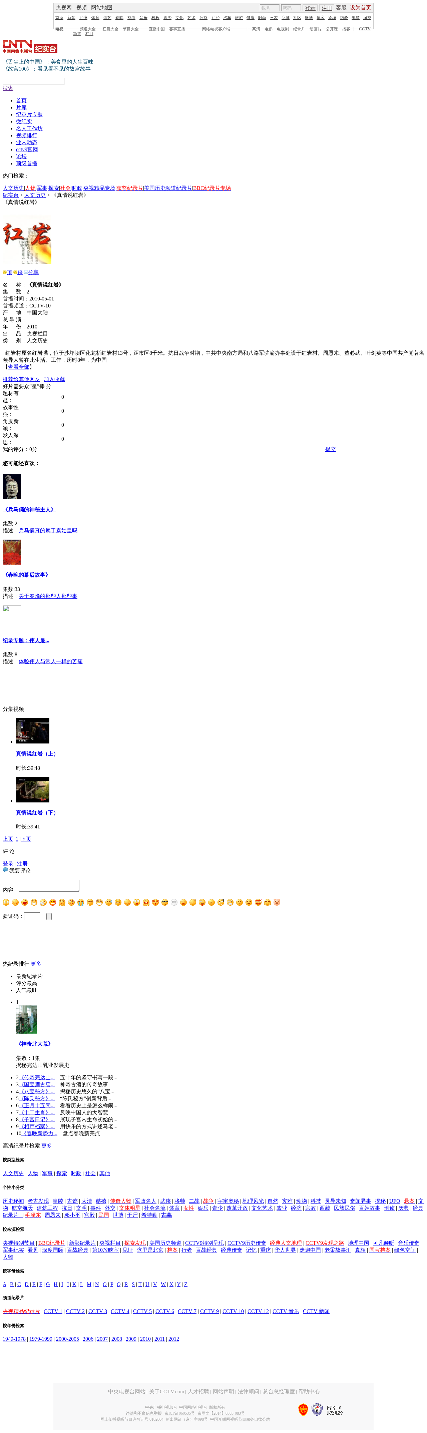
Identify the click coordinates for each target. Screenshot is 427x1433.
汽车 (227, 17)
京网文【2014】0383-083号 (221, 1413)
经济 (83, 17)
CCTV (365, 29)
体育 (95, 17)
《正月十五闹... (37, 1105)
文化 (179, 17)
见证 (127, 1250)
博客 (321, 17)
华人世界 (285, 1250)
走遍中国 (310, 1250)
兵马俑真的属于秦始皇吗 (48, 530)
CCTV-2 (75, 1311)
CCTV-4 (120, 1311)
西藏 (325, 1208)
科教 (155, 17)
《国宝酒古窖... (37, 1084)
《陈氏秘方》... (37, 1098)
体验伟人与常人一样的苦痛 (51, 661)
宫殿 (89, 1215)
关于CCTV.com (166, 1391)
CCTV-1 (53, 1311)
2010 (145, 1339)
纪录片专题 (29, 114)
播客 (346, 29)
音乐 (143, 17)
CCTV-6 (164, 1311)
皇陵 (58, 1201)
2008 (116, 1339)
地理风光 (253, 1201)
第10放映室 (105, 1250)
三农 (274, 17)
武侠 (165, 1201)
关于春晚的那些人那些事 (48, 596)
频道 (77, 33)
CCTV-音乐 (286, 1311)
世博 (118, 1215)
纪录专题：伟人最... (26, 640)
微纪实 (24, 121)
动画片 (316, 29)
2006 (88, 1339)
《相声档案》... (37, 1126)
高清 (256, 29)
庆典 (403, 1208)
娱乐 (203, 1208)
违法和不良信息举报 (144, 1413)
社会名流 (154, 1208)
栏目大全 (110, 29)
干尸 (132, 1215)
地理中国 (358, 1243)
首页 (59, 17)
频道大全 (88, 29)
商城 (286, 17)
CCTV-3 (97, 1311)
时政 (77, 188)
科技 (316, 1201)
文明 (81, 1208)
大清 (86, 1201)
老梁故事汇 (338, 1250)
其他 (104, 1173)
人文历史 (13, 188)
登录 (310, 8)
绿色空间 (405, 1250)
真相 (360, 1250)
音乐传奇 (408, 1243)
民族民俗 (344, 1208)
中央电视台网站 (126, 1391)
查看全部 (18, 367)
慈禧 (101, 1201)
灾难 (287, 1201)
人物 (33, 1173)
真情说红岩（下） (37, 812)
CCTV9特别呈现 (204, 1243)
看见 (33, 1250)
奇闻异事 (360, 1201)
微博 (309, 17)
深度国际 (52, 1250)
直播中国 (157, 29)
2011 (159, 1339)
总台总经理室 (279, 1391)
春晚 (119, 17)
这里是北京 (150, 1250)
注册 (327, 8)
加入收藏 (54, 379)
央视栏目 (110, 1243)
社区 (297, 17)
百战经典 (77, 1250)
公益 (203, 17)
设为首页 (360, 7)
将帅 (179, 1201)
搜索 (8, 88)
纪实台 (11, 195)
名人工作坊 (29, 128)
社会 (90, 1173)
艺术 (191, 17)
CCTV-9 (209, 1311)
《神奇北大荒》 (34, 1044)
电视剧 (283, 29)
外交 (110, 1208)
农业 (282, 1208)
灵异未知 (335, 1201)
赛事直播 (177, 29)
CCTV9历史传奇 (247, 1243)
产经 (215, 17)
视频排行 (26, 135)
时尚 (262, 17)
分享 (33, 272)
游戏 (367, 17)
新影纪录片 (82, 1243)
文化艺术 (262, 1208)
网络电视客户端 (216, 29)
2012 (173, 1339)
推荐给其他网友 (21, 379)
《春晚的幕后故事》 (27, 575)
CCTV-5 (142, 1311)
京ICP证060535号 (179, 1413)
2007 (102, 1339)
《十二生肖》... (37, 1112)
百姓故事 (369, 1208)
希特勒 (149, 1215)
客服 (341, 7)
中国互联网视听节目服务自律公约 (240, 1419)
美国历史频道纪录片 (168, 188)
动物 (301, 1201)
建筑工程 (47, 1208)
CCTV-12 (258, 1311)
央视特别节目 (19, 1243)
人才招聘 (198, 1391)
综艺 (107, 17)
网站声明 (223, 1391)
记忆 (251, 1250)
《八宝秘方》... (37, 1091)
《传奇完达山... (37, 1077)
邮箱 (356, 17)
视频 (81, 7)
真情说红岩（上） (37, 753)
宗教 (310, 1208)
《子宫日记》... (37, 1119)
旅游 (239, 17)
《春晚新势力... (39, 1133)
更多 (36, 964)
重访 (265, 1250)
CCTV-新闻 (316, 1311)
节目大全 (131, 29)
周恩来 (53, 1215)
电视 (59, 29)
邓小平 (72, 1215)
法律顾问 (248, 1391)
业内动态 (26, 142)
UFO (394, 1201)
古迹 (72, 1201)
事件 (95, 1208)
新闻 (71, 17)
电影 (269, 29)
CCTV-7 (187, 1311)
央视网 (64, 7)
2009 (131, 1339)
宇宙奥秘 (228, 1201)
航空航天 (22, 1208)
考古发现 (38, 1201)
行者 (186, 1250)
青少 (167, 17)
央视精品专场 (99, 188)
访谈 (344, 17)
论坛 (332, 17)
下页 (26, 839)
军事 (42, 188)
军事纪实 (13, 1250)
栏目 (89, 33)
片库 (21, 107)
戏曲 (131, 17)
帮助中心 (309, 1391)
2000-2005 (67, 1339)
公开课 (332, 29)
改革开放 (237, 1208)
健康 (251, 17)
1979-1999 (40, 1339)
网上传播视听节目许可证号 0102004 (131, 1419)
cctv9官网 (27, 149)
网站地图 (101, 7)
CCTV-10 (233, 1311)
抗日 (67, 1208)
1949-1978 (14, 1339)
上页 (8, 839)
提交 (330, 449)
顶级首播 (26, 163)
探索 (53, 188)
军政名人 (145, 1201)
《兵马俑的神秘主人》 (29, 509)
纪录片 (299, 29)
